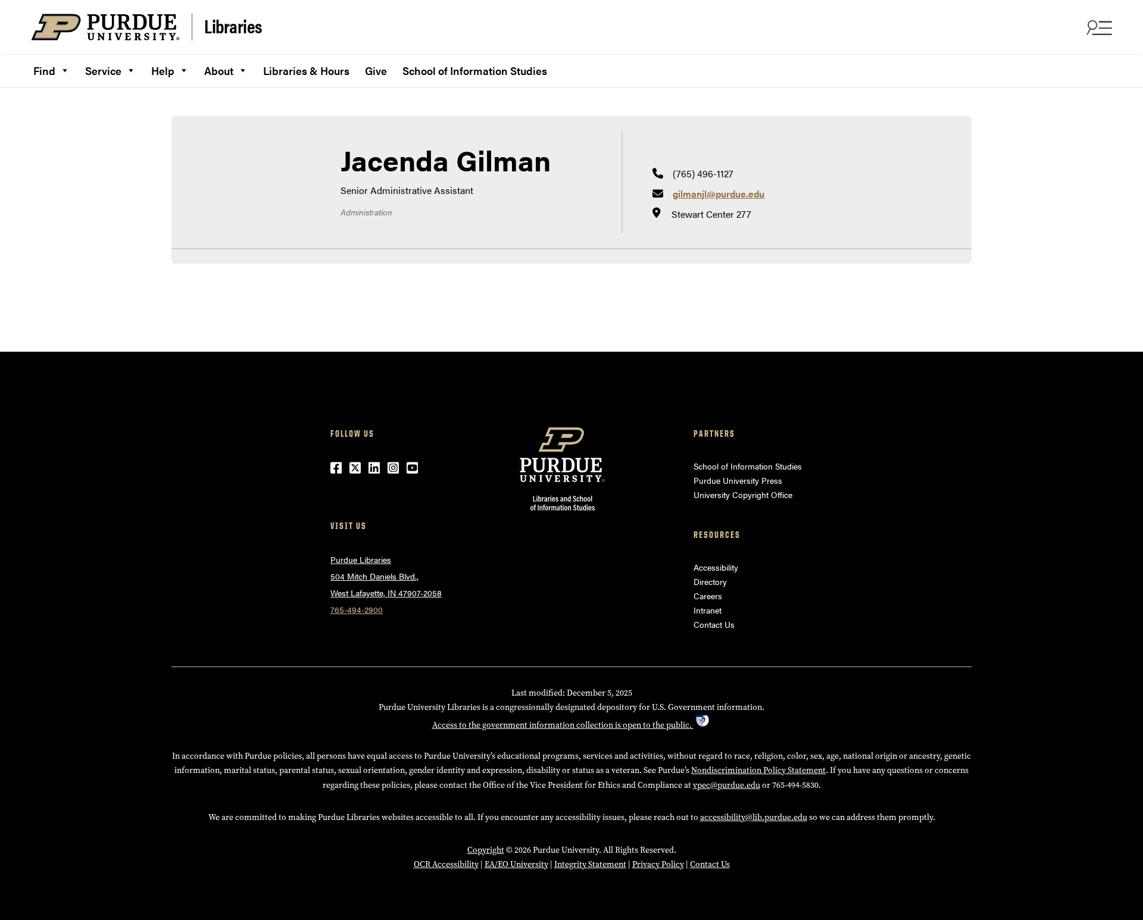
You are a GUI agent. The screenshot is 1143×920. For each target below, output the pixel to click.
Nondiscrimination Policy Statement (758, 770)
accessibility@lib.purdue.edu (753, 817)
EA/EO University (516, 864)
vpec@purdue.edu (726, 785)
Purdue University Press (738, 480)
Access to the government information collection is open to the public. (563, 725)
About (218, 70)
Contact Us (714, 624)
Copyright (485, 850)
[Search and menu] (1097, 27)
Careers (708, 596)
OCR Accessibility (446, 864)
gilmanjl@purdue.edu (718, 194)
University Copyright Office (743, 494)
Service (103, 70)
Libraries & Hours (306, 70)
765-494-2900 (356, 609)
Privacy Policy (658, 864)
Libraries (233, 26)
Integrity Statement (590, 864)
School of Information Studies (474, 70)
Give (376, 70)
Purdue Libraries (360, 559)
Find (44, 70)
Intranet (708, 610)
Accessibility (716, 567)
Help (162, 70)
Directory (710, 581)
